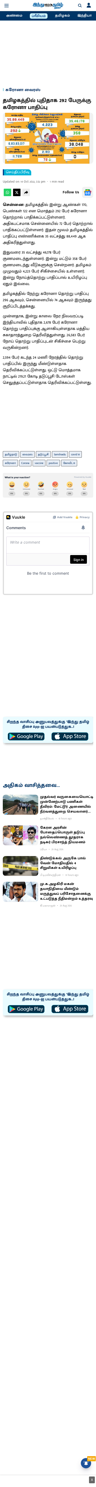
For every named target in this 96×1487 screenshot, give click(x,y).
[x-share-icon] (17, 195)
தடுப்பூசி (43, 454)
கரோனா (10, 463)
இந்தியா (84, 15)
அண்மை (14, 15)
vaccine (39, 463)
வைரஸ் (27, 454)
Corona (25, 463)
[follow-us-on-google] (87, 192)
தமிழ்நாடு (11, 454)
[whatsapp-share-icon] (7, 195)
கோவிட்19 (69, 463)
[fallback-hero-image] (20, 805)
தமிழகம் (62, 15)
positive (53, 463)
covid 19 (75, 454)
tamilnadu (60, 454)
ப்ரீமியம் (39, 16)
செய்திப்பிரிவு (17, 172)
